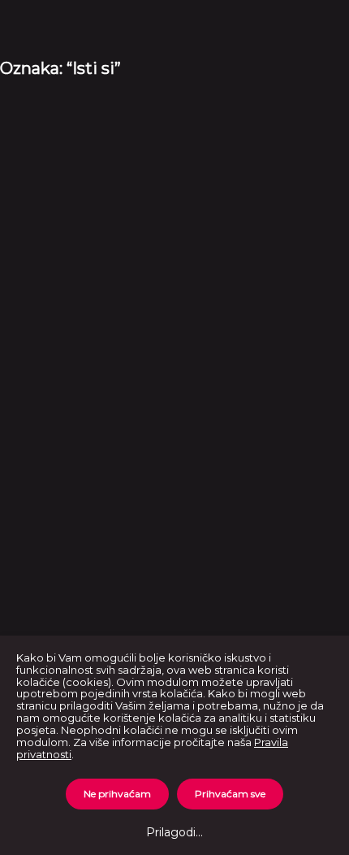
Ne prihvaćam (117, 794)
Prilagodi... (174, 832)
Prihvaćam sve (230, 794)
